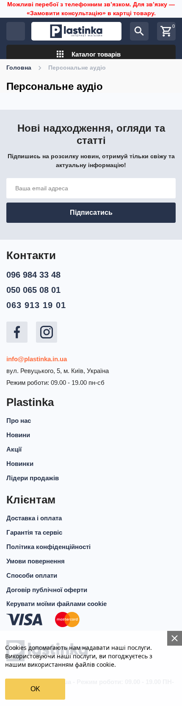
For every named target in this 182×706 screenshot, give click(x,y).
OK (35, 688)
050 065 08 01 (33, 290)
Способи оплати (31, 575)
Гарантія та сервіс (34, 532)
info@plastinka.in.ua (36, 358)
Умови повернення (35, 561)
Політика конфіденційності (48, 546)
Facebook (17, 332)
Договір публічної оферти (46, 589)
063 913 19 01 (36, 305)
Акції (14, 449)
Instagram (46, 332)
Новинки (19, 463)
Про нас (18, 420)
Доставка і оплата (34, 518)
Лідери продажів (32, 477)
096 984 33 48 (33, 274)
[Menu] (15, 31)
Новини (18, 434)
